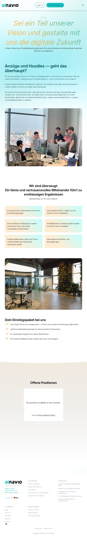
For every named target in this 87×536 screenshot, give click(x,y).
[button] (82, 5)
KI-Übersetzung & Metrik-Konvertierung (66, 500)
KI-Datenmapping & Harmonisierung (70, 496)
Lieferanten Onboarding (36, 496)
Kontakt (7, 521)
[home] (10, 5)
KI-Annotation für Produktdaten (38, 493)
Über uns (8, 512)
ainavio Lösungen (34, 484)
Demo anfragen (55, 5)
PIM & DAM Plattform (35, 487)
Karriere (7, 518)
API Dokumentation (34, 515)
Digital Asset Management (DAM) (69, 488)
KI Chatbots (32, 490)
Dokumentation (33, 512)
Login (39, 5)
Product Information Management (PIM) (69, 484)
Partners (8, 515)
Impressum (38, 528)
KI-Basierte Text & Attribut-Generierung (67, 492)
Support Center (33, 510)
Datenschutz (48, 528)
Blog (6, 510)
